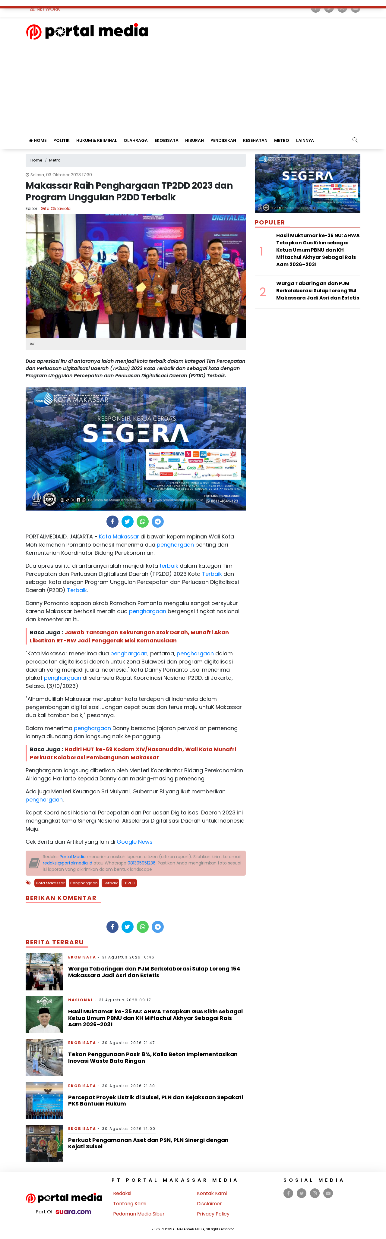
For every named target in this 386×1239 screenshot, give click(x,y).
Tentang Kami (129, 1203)
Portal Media (73, 857)
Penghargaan (84, 883)
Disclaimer (209, 1203)
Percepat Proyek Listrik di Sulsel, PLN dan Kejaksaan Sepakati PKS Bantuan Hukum (155, 1100)
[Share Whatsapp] (142, 521)
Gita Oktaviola (56, 208)
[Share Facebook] (112, 521)
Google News (135, 841)
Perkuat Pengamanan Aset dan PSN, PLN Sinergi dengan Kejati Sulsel (148, 1143)
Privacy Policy (213, 1213)
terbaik (168, 565)
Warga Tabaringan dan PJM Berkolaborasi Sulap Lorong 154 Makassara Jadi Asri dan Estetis (154, 972)
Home (39, 140)
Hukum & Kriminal (96, 140)
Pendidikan (223, 140)
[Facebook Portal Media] (288, 1193)
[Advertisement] (193, 85)
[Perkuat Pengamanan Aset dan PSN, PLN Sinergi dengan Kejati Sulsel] (44, 1143)
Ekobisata (167, 140)
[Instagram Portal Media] (315, 1193)
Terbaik (211, 574)
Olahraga (136, 140)
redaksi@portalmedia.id (67, 863)
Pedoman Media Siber (139, 1213)
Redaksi (122, 1193)
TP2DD (129, 883)
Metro (281, 140)
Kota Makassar (118, 536)
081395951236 (142, 863)
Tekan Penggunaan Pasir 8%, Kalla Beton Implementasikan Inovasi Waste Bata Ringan (153, 1057)
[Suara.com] (73, 1211)
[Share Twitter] (127, 521)
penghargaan (174, 544)
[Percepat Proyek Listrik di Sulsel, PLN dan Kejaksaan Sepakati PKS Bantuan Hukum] (44, 1099)
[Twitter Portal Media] (301, 1193)
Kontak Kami (212, 1193)
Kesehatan (255, 140)
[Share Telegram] (158, 521)
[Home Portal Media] (87, 30)
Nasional (80, 999)
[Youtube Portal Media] (328, 1193)
